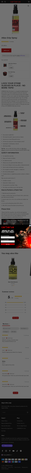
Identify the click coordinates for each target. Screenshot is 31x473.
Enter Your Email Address (5, 235)
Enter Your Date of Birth (5, 239)
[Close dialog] (30, 225)
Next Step (8, 244)
